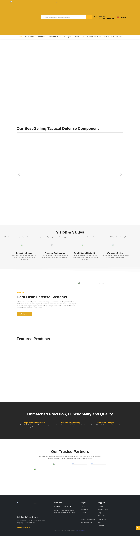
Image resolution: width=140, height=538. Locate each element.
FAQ (99, 512)
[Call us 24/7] (95, 17)
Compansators (32, 376)
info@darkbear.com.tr (23, 527)
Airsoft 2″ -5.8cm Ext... (24, 166)
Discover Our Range (35, 92)
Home (83, 506)
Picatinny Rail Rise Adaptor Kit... (84, 378)
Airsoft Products (24, 376)
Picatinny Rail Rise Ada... (76, 166)
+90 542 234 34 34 (106, 18)
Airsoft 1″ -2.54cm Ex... (89, 206)
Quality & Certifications (88, 519)
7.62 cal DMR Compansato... (101, 166)
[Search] (89, 17)
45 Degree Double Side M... (37, 206)
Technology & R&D (86, 522)
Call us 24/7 (102, 16)
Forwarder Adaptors (87, 376)
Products (83, 512)
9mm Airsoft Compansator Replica (31, 378)
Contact (53, 92)
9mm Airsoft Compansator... (50, 166)
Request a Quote (103, 509)
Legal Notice (102, 519)
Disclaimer (101, 525)
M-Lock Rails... (21, 206)
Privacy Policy (102, 516)
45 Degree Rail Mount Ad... (66, 206)
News (82, 516)
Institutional (84, 509)
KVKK (100, 522)
